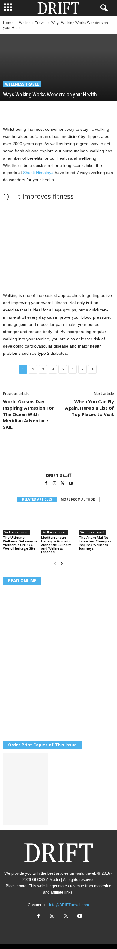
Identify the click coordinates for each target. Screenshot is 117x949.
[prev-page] (55, 563)
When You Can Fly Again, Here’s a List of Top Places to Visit (89, 407)
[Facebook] (9, 110)
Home (8, 22)
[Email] (78, 110)
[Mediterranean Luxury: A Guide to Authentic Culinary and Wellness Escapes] (58, 521)
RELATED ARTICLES (37, 499)
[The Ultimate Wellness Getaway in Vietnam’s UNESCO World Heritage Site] (20, 521)
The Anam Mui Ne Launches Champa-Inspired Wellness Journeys (95, 543)
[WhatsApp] (50, 110)
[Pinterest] (37, 110)
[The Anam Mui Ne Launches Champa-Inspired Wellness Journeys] (96, 521)
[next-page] (62, 563)
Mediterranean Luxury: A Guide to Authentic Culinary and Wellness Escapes (56, 544)
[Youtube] (70, 484)
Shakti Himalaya (39, 172)
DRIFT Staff (58, 475)
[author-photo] (58, 455)
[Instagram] (55, 484)
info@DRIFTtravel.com (69, 905)
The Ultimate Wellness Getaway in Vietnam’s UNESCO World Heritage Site (20, 543)
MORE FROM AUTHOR (78, 499)
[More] (92, 110)
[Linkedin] (64, 110)
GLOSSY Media (46, 879)
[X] (23, 110)
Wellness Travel (32, 22)
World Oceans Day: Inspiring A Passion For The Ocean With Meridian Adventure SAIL (28, 414)
